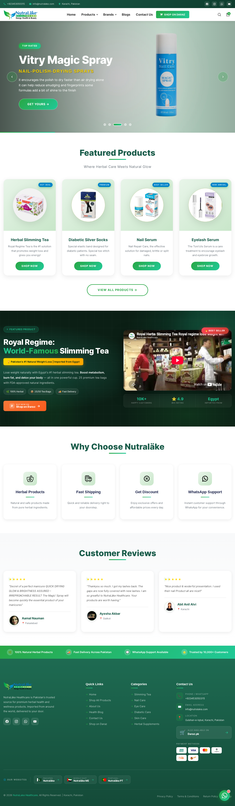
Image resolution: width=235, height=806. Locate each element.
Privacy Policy (165, 796)
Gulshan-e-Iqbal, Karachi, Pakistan (204, 720)
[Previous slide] (12, 77)
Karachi (185, 609)
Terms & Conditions (188, 796)
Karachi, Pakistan (71, 3)
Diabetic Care (142, 712)
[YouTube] (229, 4)
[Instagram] (214, 4)
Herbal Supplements (146, 724)
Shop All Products (100, 700)
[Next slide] (223, 77)
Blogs (126, 14)
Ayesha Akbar (110, 613)
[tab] (105, 124)
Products (88, 14)
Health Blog (96, 712)
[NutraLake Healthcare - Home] (20, 14)
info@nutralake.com (43, 3)
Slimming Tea (142, 694)
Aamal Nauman (33, 618)
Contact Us (144, 14)
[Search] (219, 14)
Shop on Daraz (174, 14)
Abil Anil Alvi (186, 604)
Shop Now (30, 266)
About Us (94, 706)
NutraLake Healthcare (25, 795)
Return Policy (210, 796)
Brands (108, 14)
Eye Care (139, 706)
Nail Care (140, 700)
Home (71, 14)
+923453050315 (16, 3)
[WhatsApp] (221, 4)
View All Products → (117, 290)
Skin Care (140, 718)
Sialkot (107, 618)
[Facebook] (207, 4)
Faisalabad (31, 623)
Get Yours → (38, 104)
